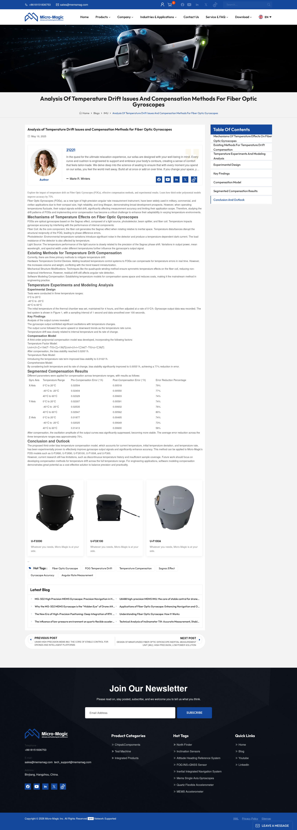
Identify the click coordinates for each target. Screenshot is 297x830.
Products (102, 17)
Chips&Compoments (127, 745)
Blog (241, 751)
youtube (244, 758)
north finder (184, 745)
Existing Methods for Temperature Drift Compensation (239, 147)
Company (124, 17)
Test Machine (123, 751)
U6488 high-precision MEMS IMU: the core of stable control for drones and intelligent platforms (159, 599)
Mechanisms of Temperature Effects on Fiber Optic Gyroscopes (242, 138)
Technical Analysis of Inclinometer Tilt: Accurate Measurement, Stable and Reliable (159, 621)
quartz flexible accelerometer (195, 785)
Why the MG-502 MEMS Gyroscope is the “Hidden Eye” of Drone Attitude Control (75, 606)
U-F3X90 (36, 541)
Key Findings (221, 173)
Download (242, 17)
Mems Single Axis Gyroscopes (195, 778)
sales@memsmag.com (74, 4)
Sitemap (266, 818)
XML (236, 818)
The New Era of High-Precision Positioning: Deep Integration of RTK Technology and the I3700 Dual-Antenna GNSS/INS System (75, 614)
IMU (106, 113)
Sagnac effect (167, 568)
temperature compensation (135, 568)
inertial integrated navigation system (199, 771)
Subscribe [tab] (194, 713)
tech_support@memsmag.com (72, 762)
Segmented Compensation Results (235, 191)
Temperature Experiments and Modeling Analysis (239, 156)
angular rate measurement (77, 575)
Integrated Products (127, 758)
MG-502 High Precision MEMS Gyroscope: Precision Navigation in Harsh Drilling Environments (75, 599)
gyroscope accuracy (42, 575)
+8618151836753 (40, 4)
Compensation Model (227, 182)
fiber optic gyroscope (65, 568)
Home (84, 17)
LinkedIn (244, 765)
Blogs (97, 113)
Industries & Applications (157, 17)
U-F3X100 (96, 541)
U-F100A (155, 541)
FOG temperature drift (98, 568)
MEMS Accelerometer (190, 791)
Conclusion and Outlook (229, 199)
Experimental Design (226, 164)
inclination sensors (188, 751)
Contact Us (191, 17)
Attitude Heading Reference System (198, 758)
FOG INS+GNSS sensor (192, 765)
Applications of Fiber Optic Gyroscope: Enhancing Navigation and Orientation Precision (159, 606)
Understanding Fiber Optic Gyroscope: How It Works (149, 614)
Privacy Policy (250, 818)
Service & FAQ (216, 17)
